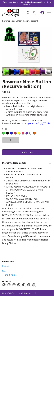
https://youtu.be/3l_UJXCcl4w (35, 123)
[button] (35, 12)
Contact (5, 266)
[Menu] (49, 13)
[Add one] (16, 140)
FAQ (4, 270)
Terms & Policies (9, 275)
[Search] (28, 12)
